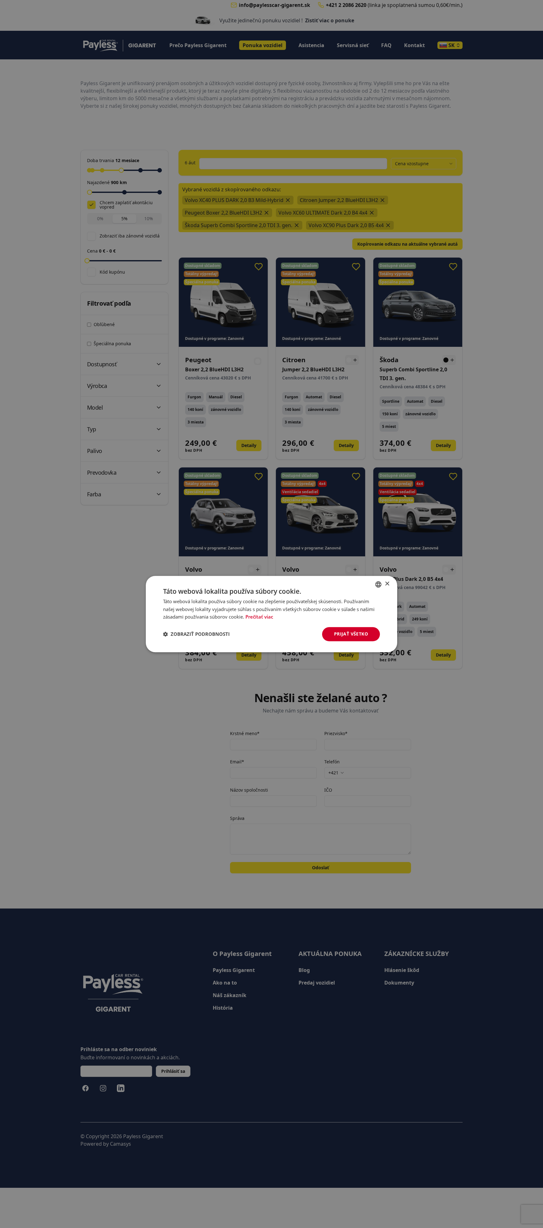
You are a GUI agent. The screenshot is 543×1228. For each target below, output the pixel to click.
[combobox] (378, 584)
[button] (196, 634)
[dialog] (271, 614)
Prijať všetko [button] (351, 634)
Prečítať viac (259, 617)
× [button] (387, 583)
